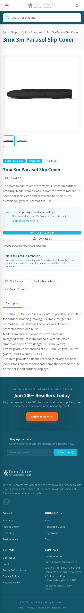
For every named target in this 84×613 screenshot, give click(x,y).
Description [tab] (13, 303)
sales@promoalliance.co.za (61, 562)
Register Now (40, 416)
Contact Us (45, 238)
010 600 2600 (53, 556)
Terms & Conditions (14, 570)
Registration (52, 533)
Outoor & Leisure (32, 32)
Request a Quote (55, 526)
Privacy (30, 607)
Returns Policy (11, 582)
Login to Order (45, 232)
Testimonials (10, 539)
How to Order (11, 526)
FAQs (6, 564)
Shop (14, 32)
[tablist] (42, 303)
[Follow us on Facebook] (6, 501)
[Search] (77, 6)
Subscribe (63, 452)
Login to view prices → (25, 221)
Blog (47, 539)
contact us (57, 262)
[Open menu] (7, 6)
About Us (8, 520)
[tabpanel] (42, 341)
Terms (19, 607)
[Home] (4, 32)
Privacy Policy (11, 576)
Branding (8, 533)
